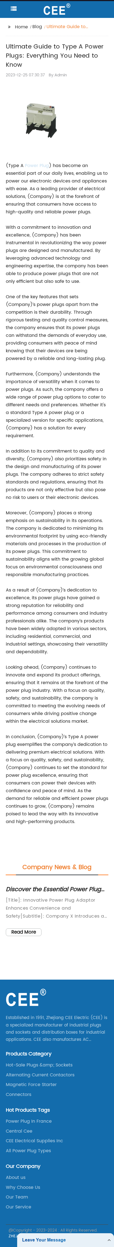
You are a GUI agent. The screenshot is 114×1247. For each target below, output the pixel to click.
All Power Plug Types (28, 1150)
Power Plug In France (29, 1121)
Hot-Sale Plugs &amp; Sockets (39, 1065)
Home (21, 27)
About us (15, 1177)
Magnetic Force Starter (31, 1084)
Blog (37, 26)
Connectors (18, 1094)
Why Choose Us (23, 1187)
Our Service (18, 1207)
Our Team (17, 1197)
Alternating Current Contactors (40, 1075)
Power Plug (37, 165)
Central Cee (19, 1131)
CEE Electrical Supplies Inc (34, 1141)
